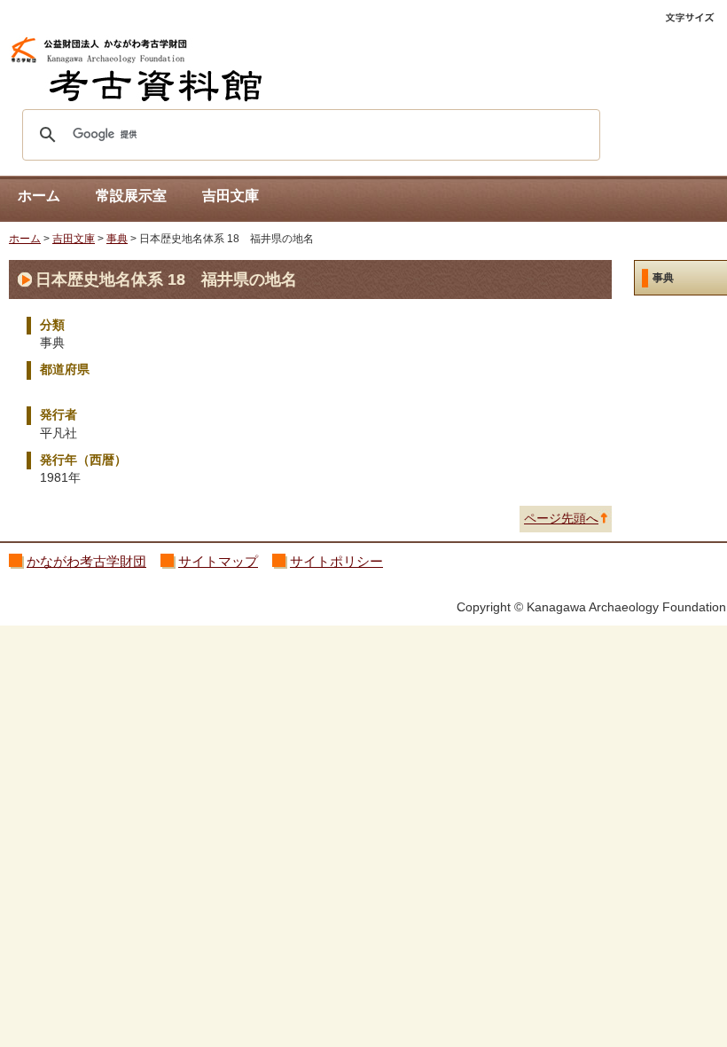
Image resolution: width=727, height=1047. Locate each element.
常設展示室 (131, 195)
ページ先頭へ (561, 518)
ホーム (39, 195)
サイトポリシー (336, 561)
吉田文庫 (230, 195)
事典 (117, 238)
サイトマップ (218, 561)
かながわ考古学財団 (86, 561)
